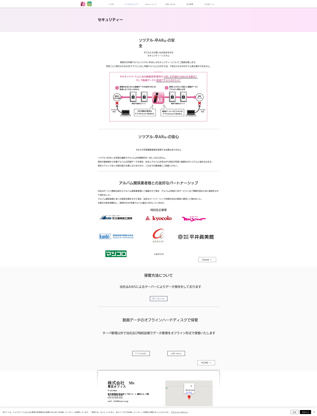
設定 (294, 412)
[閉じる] (314, 412)
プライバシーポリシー (179, 412)
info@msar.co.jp (121, 401)
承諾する (305, 412)
